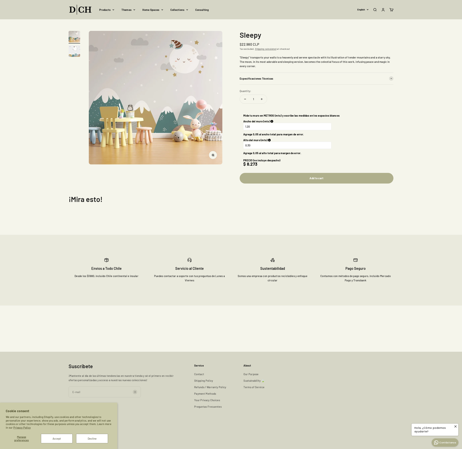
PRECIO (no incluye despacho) (261, 160)
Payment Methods (205, 393)
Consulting (202, 9)
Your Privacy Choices (207, 400)
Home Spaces (150, 9)
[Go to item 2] (74, 51)
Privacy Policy (22, 427)
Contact (199, 374)
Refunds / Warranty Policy (210, 387)
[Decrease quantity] (245, 99)
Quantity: (245, 91)
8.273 (252, 164)
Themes (126, 9)
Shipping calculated (265, 48)
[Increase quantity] (261, 99)
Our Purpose (250, 374)
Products (105, 9)
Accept (57, 438)
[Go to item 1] (74, 37)
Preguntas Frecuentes (208, 406)
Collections (177, 9)
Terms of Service (253, 387)
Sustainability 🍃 (254, 380)
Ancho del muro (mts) (271, 121)
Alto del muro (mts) (273, 140)
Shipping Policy (203, 380)
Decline (92, 438)
